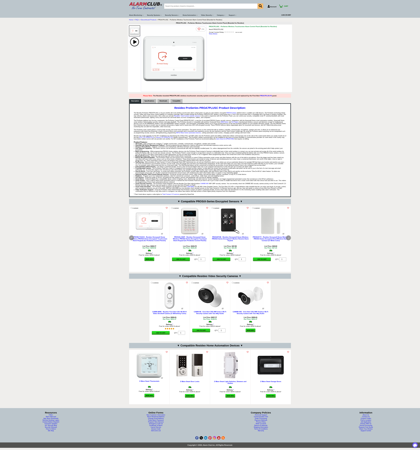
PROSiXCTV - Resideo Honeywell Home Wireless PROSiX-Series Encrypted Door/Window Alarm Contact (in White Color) (271, 238)
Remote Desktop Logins (51, 420)
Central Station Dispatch (51, 422)
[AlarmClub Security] (145, 5)
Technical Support (261, 415)
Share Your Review (366, 429)
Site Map (51, 430)
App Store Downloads (50, 418)
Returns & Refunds (260, 425)
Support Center (366, 430)
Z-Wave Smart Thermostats (149, 381)
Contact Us (366, 416)
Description (135, 101)
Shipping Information (261, 427)
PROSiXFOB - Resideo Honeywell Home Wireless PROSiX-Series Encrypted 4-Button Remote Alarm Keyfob (230, 238)
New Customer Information (156, 415)
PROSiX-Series (231, 113)
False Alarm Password (156, 420)
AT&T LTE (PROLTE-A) (146, 137)
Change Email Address (156, 418)
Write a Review (213, 34)
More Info (149, 259)
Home (131, 20)
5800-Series (224, 122)
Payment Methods (261, 420)
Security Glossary (51, 427)
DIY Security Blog (51, 425)
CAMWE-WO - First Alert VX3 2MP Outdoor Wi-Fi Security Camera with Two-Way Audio (250, 312)
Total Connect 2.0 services (170, 194)
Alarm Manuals (51, 416)
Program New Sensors (156, 422)
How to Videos (51, 429)
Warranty (261, 430)
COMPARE (135, 208)
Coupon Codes (366, 418)
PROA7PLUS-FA (266, 96)
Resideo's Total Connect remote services (187, 116)
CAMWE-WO (204, 183)
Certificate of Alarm (155, 425)
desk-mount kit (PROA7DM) (225, 139)
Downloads (163, 101)
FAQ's (137, 20)
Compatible (176, 101)
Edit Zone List (156, 430)
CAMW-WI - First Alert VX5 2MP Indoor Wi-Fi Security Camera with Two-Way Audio (210, 312)
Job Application (366, 422)
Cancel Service (156, 427)
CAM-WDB (190, 186)
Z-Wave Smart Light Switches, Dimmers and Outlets (230, 382)
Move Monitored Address (155, 416)
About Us (366, 415)
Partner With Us (365, 423)
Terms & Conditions (261, 429)
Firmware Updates (51, 423)
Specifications (149, 101)
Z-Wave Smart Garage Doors (270, 381)
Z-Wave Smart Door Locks (189, 381)
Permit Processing (366, 425)
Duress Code (155, 429)
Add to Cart (181, 259)
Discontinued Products (148, 20)
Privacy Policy (261, 422)
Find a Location (365, 420)
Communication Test (261, 416)
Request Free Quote (366, 427)
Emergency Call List (156, 423)
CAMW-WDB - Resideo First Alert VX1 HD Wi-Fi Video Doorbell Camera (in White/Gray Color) (169, 312)
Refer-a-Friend (261, 423)
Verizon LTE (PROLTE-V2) (164, 137)
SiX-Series (235, 122)
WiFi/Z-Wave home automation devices (188, 133)
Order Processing (261, 418)
